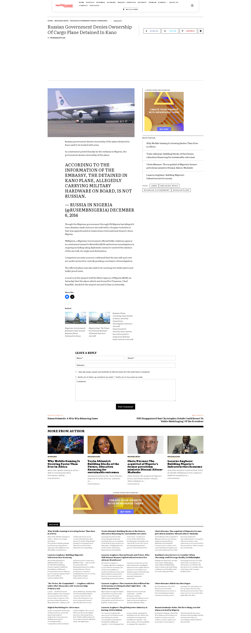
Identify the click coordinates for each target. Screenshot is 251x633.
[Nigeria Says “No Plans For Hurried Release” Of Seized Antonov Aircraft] (99, 318)
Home (50, 20)
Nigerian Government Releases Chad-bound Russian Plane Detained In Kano (75, 332)
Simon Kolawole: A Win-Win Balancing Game (73, 418)
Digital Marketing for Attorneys (63, 607)
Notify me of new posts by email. (129, 377)
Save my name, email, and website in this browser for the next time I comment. (114, 371)
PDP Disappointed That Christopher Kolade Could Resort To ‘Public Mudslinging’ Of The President (170, 420)
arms (154, 185)
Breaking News (62, 20)
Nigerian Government (157, 190)
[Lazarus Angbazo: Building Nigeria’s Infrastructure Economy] (185, 445)
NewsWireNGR (54, 478)
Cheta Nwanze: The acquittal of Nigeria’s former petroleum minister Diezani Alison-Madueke (171, 166)
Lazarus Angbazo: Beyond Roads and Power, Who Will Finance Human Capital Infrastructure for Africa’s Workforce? (125, 557)
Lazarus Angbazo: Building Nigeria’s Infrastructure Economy (165, 176)
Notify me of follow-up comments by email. (95, 377)
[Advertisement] (125, 60)
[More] (200, 31)
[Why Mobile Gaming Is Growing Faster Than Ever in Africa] (66, 445)
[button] (192, 5)
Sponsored (52, 456)
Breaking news (169, 185)
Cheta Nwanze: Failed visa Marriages (172, 583)
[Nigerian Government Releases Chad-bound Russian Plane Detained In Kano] (75, 318)
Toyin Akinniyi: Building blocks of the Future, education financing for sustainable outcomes (103, 467)
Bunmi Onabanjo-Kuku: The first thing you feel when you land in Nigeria (177, 608)
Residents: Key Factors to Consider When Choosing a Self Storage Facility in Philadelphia (177, 556)
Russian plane (181, 190)
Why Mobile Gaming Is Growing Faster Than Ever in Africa (64, 464)
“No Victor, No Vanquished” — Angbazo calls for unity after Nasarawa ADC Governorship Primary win (71, 586)
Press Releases (94, 456)
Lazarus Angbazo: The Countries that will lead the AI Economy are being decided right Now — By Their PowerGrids (125, 586)
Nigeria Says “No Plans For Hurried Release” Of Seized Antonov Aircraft (99, 332)
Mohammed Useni (57, 37)
